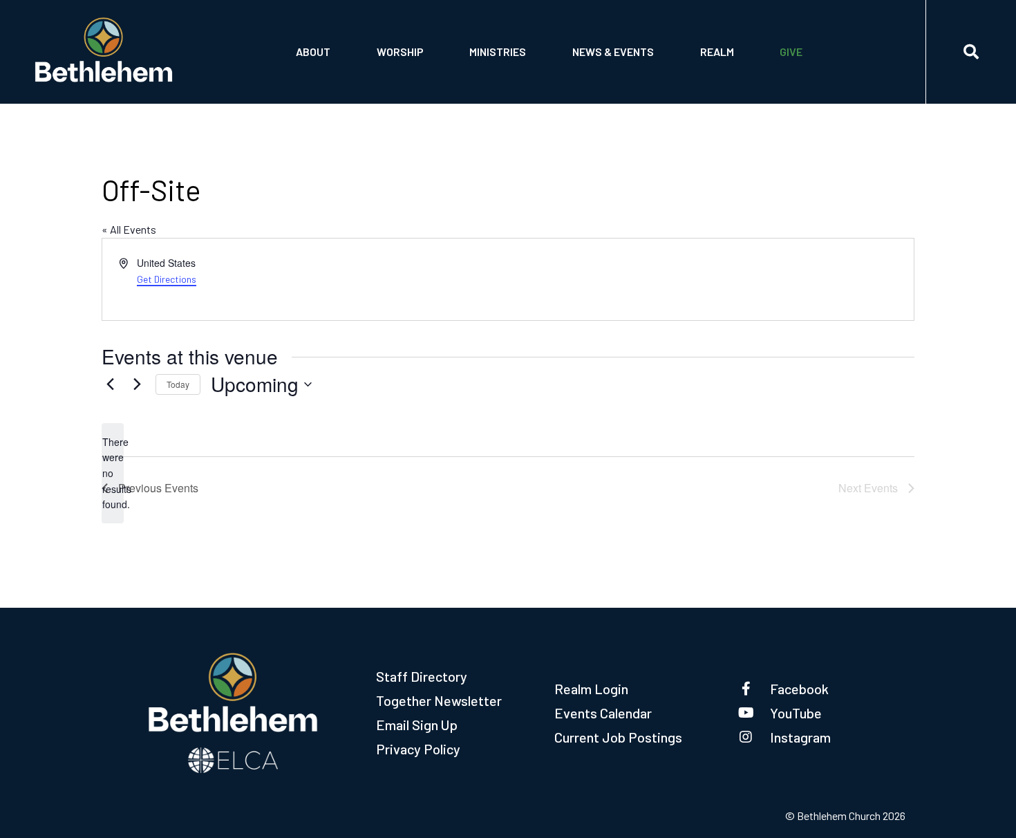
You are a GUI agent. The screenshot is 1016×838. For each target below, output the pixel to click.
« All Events (129, 229)
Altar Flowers (416, 74)
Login (716, 39)
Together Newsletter (439, 700)
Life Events (407, 39)
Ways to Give (813, 74)
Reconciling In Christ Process (648, 39)
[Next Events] (137, 384)
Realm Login (591, 688)
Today (178, 384)
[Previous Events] (110, 384)
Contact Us (327, 39)
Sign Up (720, 74)
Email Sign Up (417, 724)
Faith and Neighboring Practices (653, 74)
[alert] (113, 473)
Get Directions (166, 279)
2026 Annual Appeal (831, 39)
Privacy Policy (418, 749)
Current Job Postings (618, 737)
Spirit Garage (505, 74)
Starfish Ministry (515, 39)
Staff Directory (421, 676)
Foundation (327, 74)
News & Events (613, 51)
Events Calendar (603, 713)
